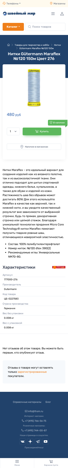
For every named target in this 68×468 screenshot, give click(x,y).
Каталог (12, 26)
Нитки (57, 45)
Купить (44, 131)
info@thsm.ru (35, 411)
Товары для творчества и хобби (32, 45)
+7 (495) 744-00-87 (35, 430)
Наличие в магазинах (36, 146)
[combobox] (45, 27)
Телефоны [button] (12, 3)
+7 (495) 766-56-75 (35, 420)
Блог (48, 402)
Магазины (59, 3)
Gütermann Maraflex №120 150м (36, 48)
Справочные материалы (27, 402)
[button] (34, 87)
